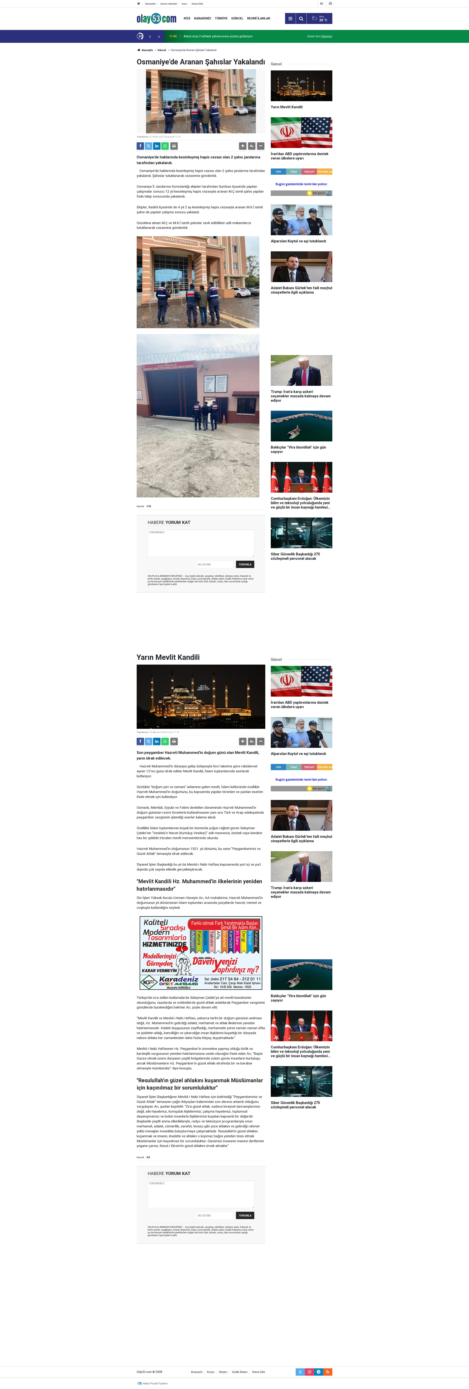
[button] (242, 146)
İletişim (223, 1372)
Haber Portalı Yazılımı (155, 1383)
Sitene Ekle (197, 3)
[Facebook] (140, 146)
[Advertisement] (119, 98)
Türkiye (221, 18)
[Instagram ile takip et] (309, 1372)
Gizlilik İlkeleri (240, 1372)
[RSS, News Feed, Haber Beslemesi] (327, 1372)
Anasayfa (147, 50)
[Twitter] (148, 146)
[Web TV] (322, 3)
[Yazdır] (174, 146)
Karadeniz (202, 18)
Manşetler (150, 3)
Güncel (237, 18)
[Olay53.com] (156, 18)
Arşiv (184, 3)
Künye (210, 1372)
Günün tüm (319, 36)
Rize (187, 18)
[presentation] (149, 36)
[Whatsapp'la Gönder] (165, 146)
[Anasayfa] (139, 3)
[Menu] (290, 18)
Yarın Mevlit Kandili (196, 36)
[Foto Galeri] (330, 3)
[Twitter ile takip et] (300, 1372)
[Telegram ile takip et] (318, 1372)
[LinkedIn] (156, 146)
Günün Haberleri (168, 3)
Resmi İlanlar (258, 18)
